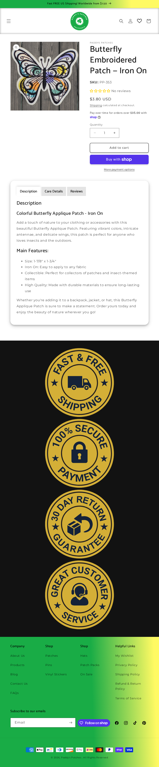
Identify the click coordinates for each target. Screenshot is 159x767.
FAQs (14, 693)
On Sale (86, 674)
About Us (17, 656)
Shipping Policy (127, 674)
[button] (8, 21)
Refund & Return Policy (128, 686)
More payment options (119, 169)
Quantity (96, 124)
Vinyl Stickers (56, 674)
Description (28, 191)
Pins (48, 665)
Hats (83, 656)
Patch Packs (90, 665)
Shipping (96, 105)
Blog (14, 674)
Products (17, 665)
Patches (51, 656)
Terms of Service (128, 698)
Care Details (54, 191)
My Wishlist (124, 656)
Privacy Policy (126, 665)
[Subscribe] (70, 722)
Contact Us (19, 683)
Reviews (76, 191)
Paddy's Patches (71, 757)
